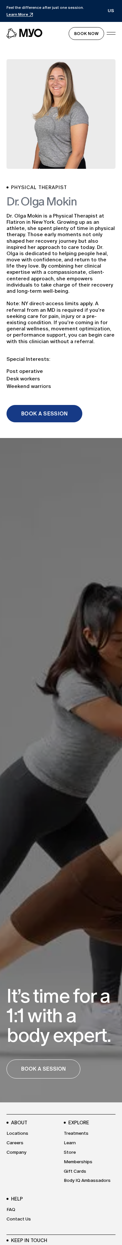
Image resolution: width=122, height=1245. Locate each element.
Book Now (86, 33)
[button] (110, 11)
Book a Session (44, 414)
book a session (43, 1069)
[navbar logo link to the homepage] (25, 33)
